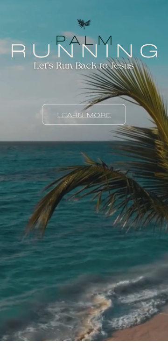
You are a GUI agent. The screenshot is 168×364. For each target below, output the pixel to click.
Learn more (84, 114)
